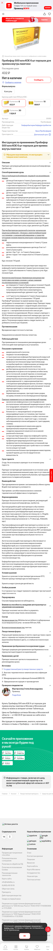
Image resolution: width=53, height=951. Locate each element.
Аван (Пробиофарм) (43, 131)
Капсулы (8, 91)
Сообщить (38, 80)
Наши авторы (32, 876)
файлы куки (9, 928)
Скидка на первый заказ (11, 899)
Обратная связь (8, 889)
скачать (48, 8)
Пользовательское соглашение (9, 859)
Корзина (26, 949)
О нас (29, 853)
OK (24, 936)
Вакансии (31, 863)
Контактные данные (35, 856)
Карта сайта (7, 879)
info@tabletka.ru (8, 882)
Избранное (37, 949)
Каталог (16, 949)
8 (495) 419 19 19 (8, 885)
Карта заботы (32, 866)
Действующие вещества (11, 895)
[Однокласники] (10, 836)
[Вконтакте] (4, 836)
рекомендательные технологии (28, 926)
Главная (5, 949)
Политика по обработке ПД (12, 864)
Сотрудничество (33, 873)
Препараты (6, 892)
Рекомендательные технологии (9, 874)
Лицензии (31, 859)
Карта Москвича (33, 869)
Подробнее (16, 695)
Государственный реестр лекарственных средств (23, 669)
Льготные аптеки (33, 879)
